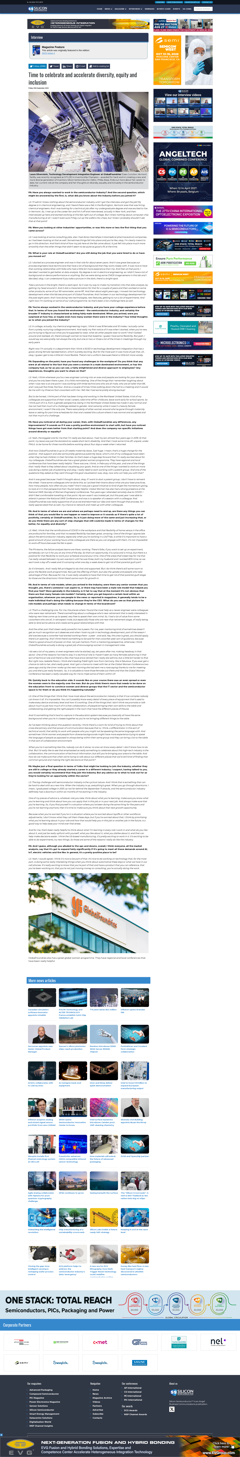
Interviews (135, 9)
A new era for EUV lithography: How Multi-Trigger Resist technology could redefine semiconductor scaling (103, 1271)
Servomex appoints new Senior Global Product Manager (40, 1049)
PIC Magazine (37, 1398)
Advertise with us (192, 2)
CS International (133, 1392)
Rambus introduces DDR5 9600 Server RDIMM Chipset (103, 1049)
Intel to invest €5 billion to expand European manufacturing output (134, 1086)
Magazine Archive (102, 1398)
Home (99, 9)
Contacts (97, 1418)
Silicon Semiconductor (42, 1410)
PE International (132, 1396)
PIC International (133, 1400)
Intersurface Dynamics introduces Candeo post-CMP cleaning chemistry (102, 1122)
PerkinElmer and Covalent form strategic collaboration (134, 1049)
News (108, 9)
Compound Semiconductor (44, 1394)
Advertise (98, 1410)
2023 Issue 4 (48, 53)
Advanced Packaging (41, 1390)
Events (176, 9)
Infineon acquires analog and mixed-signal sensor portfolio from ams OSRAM (42, 1122)
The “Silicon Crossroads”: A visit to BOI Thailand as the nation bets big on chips (134, 1196)
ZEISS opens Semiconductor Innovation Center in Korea (72, 1122)
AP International (133, 1388)
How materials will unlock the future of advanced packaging (103, 1159)
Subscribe (160, 2)
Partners (97, 1406)
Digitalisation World (40, 1422)
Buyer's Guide (163, 9)
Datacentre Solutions (41, 1418)
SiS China (187, 9)
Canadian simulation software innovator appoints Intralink (38, 1012)
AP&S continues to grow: (71, 1193)
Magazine (120, 9)
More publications (175, 2)
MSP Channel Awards (135, 1414)
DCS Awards (130, 1410)
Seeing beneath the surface (104, 1193)
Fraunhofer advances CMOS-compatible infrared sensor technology (72, 1159)
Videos (96, 1402)
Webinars (149, 9)
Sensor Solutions (39, 1406)
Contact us (207, 2)
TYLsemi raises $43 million (103, 1009)
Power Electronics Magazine (45, 1402)
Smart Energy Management (44, 1414)
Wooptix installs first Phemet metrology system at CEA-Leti (41, 1159)
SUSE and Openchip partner (135, 1156)
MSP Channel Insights (41, 1426)
